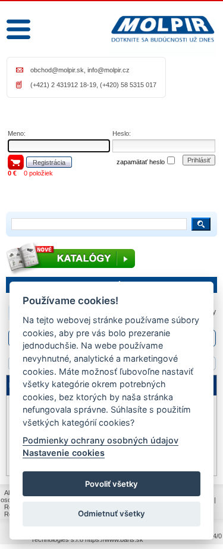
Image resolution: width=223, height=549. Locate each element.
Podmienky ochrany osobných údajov (100, 440)
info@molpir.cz (108, 70)
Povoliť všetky (111, 484)
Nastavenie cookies (64, 453)
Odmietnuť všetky (111, 513)
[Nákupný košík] (16, 161)
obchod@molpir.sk (57, 70)
